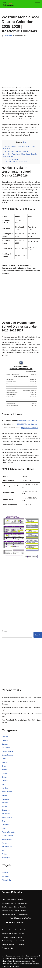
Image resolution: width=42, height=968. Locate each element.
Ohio (3, 821)
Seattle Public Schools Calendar (13, 933)
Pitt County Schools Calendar (12, 937)
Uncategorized (7, 846)
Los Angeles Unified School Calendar (15, 903)
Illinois (4, 766)
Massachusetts (7, 792)
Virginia (4, 854)
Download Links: (12, 159)
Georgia (4, 762)
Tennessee (5, 843)
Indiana (4, 770)
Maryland (5, 788)
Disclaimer (5, 876)
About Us (5, 873)
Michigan (5, 795)
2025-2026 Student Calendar (16, 151)
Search (4, 631)
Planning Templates (8, 832)
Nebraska (5, 803)
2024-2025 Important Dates (16, 162)
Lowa (3, 784)
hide (24, 142)
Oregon (4, 828)
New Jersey (6, 810)
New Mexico (6, 814)
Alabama (5, 737)
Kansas (4, 773)
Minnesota (5, 799)
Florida (4, 759)
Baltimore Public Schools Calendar (14, 930)
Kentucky (5, 777)
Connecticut (6, 748)
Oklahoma (5, 825)
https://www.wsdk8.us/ (29, 428)
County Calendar (7, 751)
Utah (3, 850)
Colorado (5, 744)
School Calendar (7, 836)
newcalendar (8, 36)
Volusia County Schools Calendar (13, 941)
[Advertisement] (21, 65)
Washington (6, 857)
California (5, 740)
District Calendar (7, 755)
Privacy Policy (7, 880)
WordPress (28, 918)
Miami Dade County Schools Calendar (15, 914)
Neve (12, 918)
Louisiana (5, 781)
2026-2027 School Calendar (27, 424)
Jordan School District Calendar (13, 944)
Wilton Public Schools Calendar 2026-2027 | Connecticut (21, 698)
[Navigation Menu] (37, 4)
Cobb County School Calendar (12, 899)
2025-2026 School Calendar (27, 420)
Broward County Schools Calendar (14, 910)
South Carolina (7, 839)
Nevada (4, 806)
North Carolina (7, 817)
